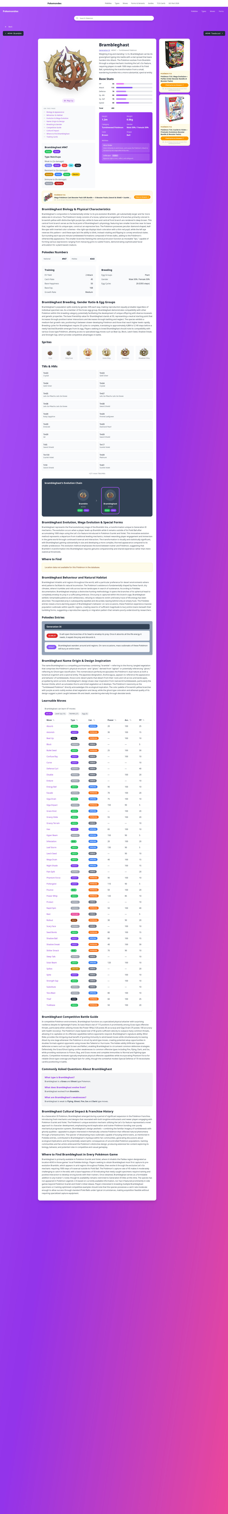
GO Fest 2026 (174, 3)
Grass (48, 151)
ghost (74, 732)
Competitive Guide (52, 127)
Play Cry (70, 101)
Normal (49, 183)
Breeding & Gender (53, 124)
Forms (221, 11)
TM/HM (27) (73, 713)
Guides (151, 3)
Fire (64, 165)
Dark (78, 165)
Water (58, 174)
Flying (48, 165)
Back (10, 27)
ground (75, 969)
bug (73, 841)
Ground (49, 174)
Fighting (59, 183)
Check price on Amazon (173, 85)
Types (117, 3)
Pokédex (108, 3)
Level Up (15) (60, 713)
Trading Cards (51, 137)
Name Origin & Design (54, 121)
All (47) (48, 713)
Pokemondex (54, 3)
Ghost (56, 151)
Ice (71, 165)
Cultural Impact (51, 130)
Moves (125, 3)
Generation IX (104, 50)
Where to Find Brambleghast (56, 134)
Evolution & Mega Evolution (56, 118)
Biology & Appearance (54, 112)
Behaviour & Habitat (53, 115)
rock (74, 920)
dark (74, 738)
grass (74, 726)
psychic (75, 914)
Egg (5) (85, 713)
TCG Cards (161, 3)
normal (75, 744)
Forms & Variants (138, 3)
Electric (76, 174)
